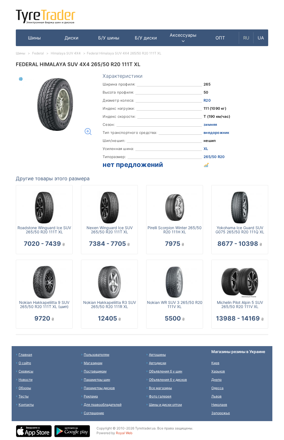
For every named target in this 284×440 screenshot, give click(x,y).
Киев (215, 363)
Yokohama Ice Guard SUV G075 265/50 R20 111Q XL (239, 229)
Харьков (218, 371)
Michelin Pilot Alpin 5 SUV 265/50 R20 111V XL (240, 304)
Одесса (217, 388)
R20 (207, 100)
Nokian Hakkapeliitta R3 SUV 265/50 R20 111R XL (109, 304)
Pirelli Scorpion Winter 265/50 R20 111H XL (175, 229)
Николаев (219, 404)
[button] (183, 37)
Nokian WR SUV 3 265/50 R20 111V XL (174, 304)
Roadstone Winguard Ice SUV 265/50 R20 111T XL (44, 229)
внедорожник (216, 132)
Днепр (216, 380)
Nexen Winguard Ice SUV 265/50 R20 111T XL (110, 229)
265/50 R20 (214, 156)
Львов (216, 396)
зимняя (210, 124)
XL (206, 148)
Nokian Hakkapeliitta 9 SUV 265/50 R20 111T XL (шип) (44, 304)
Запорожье (220, 413)
